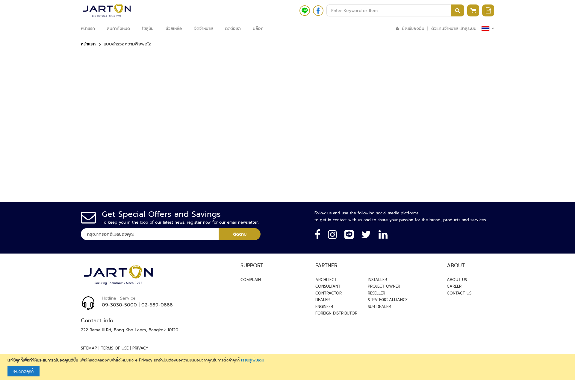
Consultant (328, 286)
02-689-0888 (157, 305)
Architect (326, 280)
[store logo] (107, 10)
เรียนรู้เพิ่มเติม (252, 360)
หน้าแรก (88, 44)
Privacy (140, 348)
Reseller (376, 293)
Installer (377, 280)
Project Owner (384, 286)
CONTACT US (459, 293)
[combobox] (395, 10)
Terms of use (114, 348)
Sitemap (89, 348)
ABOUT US (457, 280)
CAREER (454, 286)
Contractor (328, 293)
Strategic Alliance (388, 300)
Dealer (322, 300)
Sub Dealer (379, 306)
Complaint (251, 280)
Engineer (324, 306)
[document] (288, 367)
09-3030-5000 (119, 305)
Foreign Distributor (336, 313)
